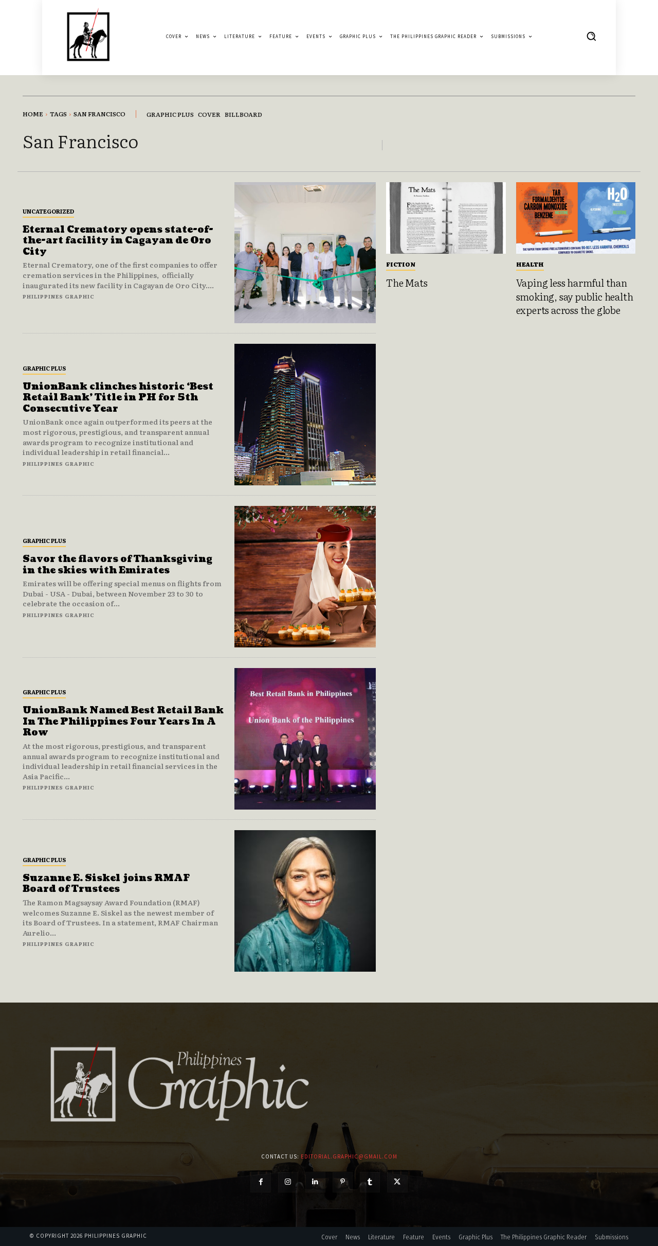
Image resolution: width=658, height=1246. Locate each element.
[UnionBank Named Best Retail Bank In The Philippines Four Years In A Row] (305, 739)
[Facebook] (260, 1182)
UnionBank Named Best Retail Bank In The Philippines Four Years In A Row (123, 721)
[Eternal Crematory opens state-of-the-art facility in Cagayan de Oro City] (305, 253)
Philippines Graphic (59, 296)
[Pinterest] (343, 1182)
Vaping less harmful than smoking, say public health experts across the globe (574, 296)
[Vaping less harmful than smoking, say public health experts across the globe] (576, 218)
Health (530, 264)
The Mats (406, 282)
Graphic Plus (44, 368)
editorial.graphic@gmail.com (349, 1156)
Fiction (400, 264)
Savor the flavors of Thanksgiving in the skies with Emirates (117, 565)
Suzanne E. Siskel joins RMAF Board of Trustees (106, 884)
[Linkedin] (315, 1182)
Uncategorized (48, 211)
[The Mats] (446, 218)
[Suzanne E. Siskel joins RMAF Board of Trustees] (305, 901)
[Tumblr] (370, 1182)
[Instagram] (288, 1182)
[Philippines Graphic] (88, 36)
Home (33, 113)
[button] (591, 36)
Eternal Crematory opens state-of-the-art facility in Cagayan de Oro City (118, 240)
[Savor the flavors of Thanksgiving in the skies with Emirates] (305, 576)
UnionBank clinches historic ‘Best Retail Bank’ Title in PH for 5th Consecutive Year (118, 397)
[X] (397, 1182)
